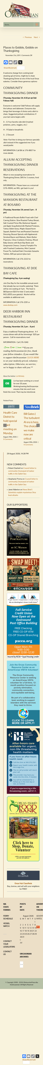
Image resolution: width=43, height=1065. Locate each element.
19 (28, 931)
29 (36, 934)
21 (33, 931)
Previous (28, 37)
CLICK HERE (33, 357)
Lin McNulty (20, 376)
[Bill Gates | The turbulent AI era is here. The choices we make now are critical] (32, 407)
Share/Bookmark (10, 68)
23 (21, 934)
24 (23, 934)
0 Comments (8, 439)
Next (36, 37)
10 (23, 928)
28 (33, 934)
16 (21, 931)
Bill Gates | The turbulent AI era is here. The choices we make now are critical (32, 426)
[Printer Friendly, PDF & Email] (12, 347)
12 (28, 928)
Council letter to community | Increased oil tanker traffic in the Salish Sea (22, 471)
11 (25, 928)
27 (31, 934)
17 (23, 931)
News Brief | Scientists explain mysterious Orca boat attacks (22, 492)
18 (26, 931)
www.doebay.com (10, 305)
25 (26, 934)
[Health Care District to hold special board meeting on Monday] (11, 406)
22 (36, 931)
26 (28, 934)
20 (31, 931)
